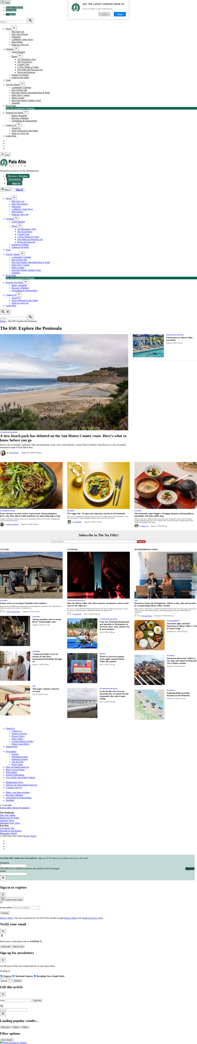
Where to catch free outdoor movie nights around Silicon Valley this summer (112, 659)
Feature (137, 511)
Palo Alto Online (7, 815)
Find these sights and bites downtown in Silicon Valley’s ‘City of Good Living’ (182, 626)
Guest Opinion (18, 52)
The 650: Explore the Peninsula (20, 108)
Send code (5, 947)
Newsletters (11, 10)
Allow (119, 14)
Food (8, 80)
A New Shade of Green (28, 67)
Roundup (70, 511)
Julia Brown (13, 453)
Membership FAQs (14, 782)
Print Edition (17, 42)
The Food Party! (24, 62)
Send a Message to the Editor (25, 130)
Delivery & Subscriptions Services (21, 785)
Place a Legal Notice (15, 769)
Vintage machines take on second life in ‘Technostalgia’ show (46, 620)
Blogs (14, 56)
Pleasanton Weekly (8, 833)
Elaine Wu (144, 526)
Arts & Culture (12, 84)
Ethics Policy (18, 739)
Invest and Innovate (26, 72)
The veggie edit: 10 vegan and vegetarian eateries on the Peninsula (96, 513)
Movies (103, 654)
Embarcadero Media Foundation (14, 808)
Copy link (37, 1000)
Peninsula (171, 690)
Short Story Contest (20, 95)
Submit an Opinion (20, 75)
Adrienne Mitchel (13, 524)
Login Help (11, 136)
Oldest (25, 1027)
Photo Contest (18, 98)
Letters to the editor (20, 77)
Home (3, 321)
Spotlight (16, 103)
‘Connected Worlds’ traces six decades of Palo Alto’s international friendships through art (47, 658)
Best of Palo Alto (19, 90)
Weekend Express (20, 756)
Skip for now (18, 947)
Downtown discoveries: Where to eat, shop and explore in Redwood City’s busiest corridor (181, 660)
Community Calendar (21, 87)
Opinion (9, 49)
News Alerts (17, 764)
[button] (98, 867)
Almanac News (7, 820)
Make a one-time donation (18, 792)
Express (15, 754)
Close (6, 3)
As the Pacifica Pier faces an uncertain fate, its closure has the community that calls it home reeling (114, 695)
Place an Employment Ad (17, 767)
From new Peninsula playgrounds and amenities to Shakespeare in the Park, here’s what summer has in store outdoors (115, 625)
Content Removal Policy (23, 741)
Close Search (6, 1040)
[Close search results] (3, 1013)
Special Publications (15, 775)
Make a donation (19, 115)
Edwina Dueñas (146, 616)
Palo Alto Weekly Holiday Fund (26, 100)
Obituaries (16, 37)
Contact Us (11, 125)
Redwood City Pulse (9, 818)
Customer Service (14, 787)
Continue (5, 913)
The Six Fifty (18, 762)
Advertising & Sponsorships (24, 121)
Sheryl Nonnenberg (13, 611)
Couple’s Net (23, 64)
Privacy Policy (18, 736)
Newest (16, 1027)
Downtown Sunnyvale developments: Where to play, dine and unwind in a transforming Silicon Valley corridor (164, 604)
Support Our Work (14, 112)
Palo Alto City (18, 31)
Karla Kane (78, 522)
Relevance (5, 1027)
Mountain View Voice (10, 823)
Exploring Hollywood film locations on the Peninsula (178, 694)
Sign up (189, 869)
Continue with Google (13, 900)
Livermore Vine (7, 828)
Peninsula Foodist (20, 759)
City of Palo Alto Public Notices (20, 777)
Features (4, 600)
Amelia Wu (78, 614)
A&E (34, 686)
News (8, 29)
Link (2, 1000)
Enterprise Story (7, 511)
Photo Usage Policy (21, 744)
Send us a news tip (20, 44)
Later (104, 14)
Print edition (11, 772)
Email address (6, 907)
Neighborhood (173, 621)
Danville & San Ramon (10, 831)
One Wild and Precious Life (30, 69)
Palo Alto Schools (20, 34)
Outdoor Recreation (9, 432)
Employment (11, 746)
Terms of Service (19, 733)
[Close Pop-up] (3, 877)
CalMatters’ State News (22, 39)
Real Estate (11, 105)
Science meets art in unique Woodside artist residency (23, 603)
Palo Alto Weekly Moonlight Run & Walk (31, 92)
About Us (16, 128)
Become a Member (14, 7)
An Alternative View (26, 59)
